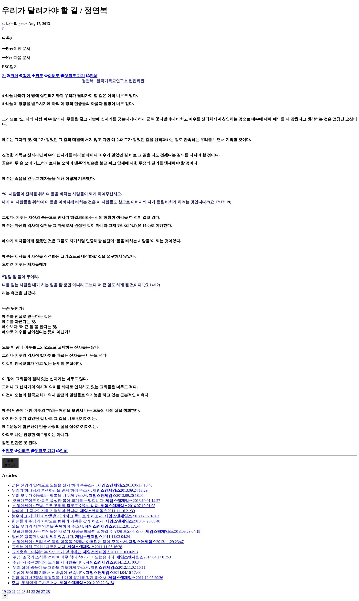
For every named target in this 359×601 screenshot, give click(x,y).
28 (48, 592)
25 (33, 592)
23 (23, 592)
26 (38, 592)
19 (4, 592)
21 (14, 592)
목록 (10, 463)
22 (19, 592)
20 (9, 592)
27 (43, 592)
